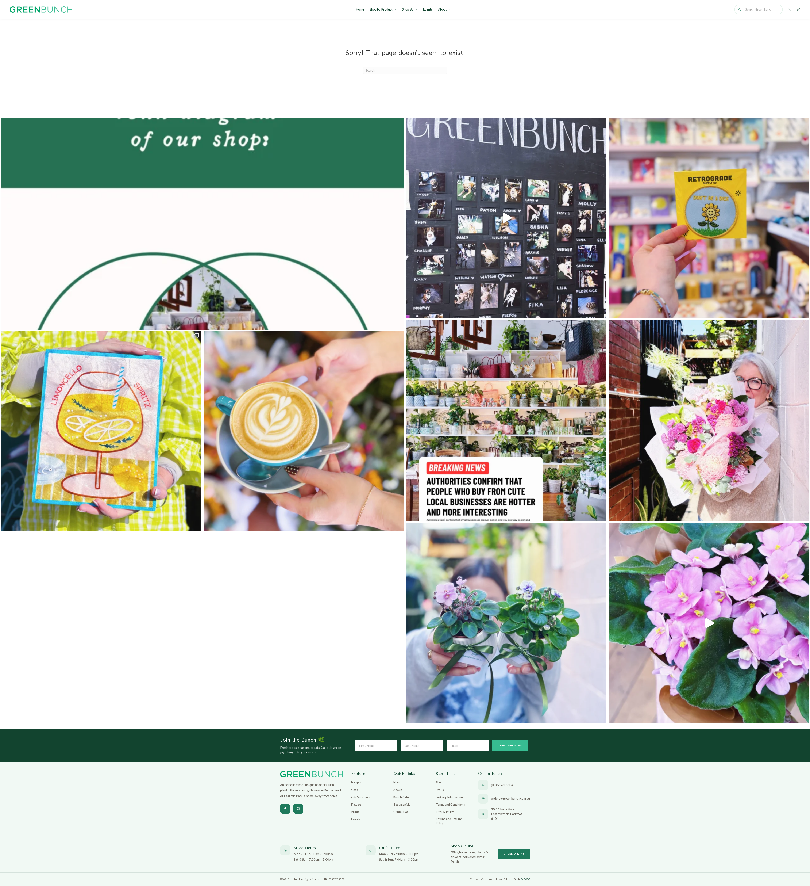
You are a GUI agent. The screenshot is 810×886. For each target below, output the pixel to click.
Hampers (357, 782)
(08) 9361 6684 (502, 785)
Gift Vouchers (360, 797)
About (442, 9)
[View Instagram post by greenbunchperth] (602, 313)
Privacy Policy (445, 811)
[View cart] (798, 9)
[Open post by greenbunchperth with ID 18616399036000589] (709, 218)
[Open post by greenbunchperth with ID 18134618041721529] (709, 420)
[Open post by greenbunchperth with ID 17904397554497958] (101, 431)
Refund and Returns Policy (449, 821)
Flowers (356, 804)
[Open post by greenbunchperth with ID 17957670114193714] (506, 420)
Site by (522, 879)
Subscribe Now (510, 745)
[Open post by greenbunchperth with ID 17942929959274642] (304, 431)
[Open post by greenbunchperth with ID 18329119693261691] (709, 623)
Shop (439, 782)
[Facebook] (285, 809)
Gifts (354, 789)
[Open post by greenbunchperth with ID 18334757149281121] (506, 623)
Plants (355, 811)
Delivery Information (449, 797)
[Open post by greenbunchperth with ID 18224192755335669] (506, 218)
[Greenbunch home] (41, 9)
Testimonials (401, 804)
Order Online (514, 853)
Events (428, 9)
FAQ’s (440, 789)
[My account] (789, 9)
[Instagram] (298, 809)
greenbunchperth (198, 125)
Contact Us (401, 811)
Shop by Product (381, 9)
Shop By (407, 9)
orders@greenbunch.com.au (510, 798)
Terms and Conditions (450, 804)
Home (360, 9)
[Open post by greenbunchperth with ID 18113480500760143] (202, 319)
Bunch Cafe (401, 797)
